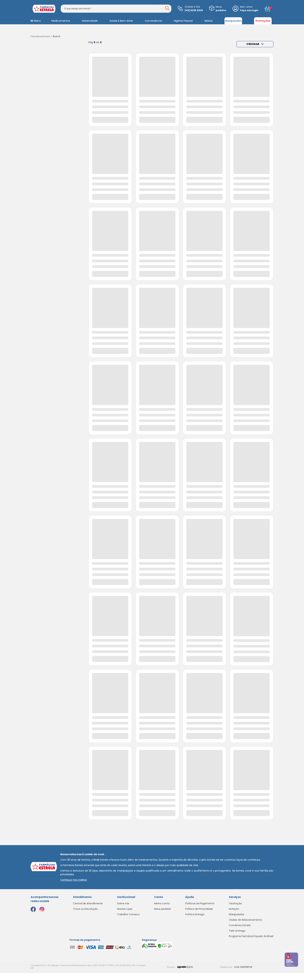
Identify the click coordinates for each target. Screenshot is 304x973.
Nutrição (234, 909)
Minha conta (161, 903)
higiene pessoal (183, 20)
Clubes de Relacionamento (245, 920)
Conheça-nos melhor (73, 880)
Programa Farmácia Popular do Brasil (251, 936)
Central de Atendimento (88, 903)
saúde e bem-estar (121, 20)
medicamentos (60, 20)
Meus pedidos (162, 909)
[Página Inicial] (41, 36)
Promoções (262, 20)
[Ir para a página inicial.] (44, 9)
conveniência (153, 20)
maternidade (90, 20)
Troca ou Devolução (85, 909)
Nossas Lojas (124, 909)
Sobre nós (123, 903)
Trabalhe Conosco (128, 914)
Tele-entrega (237, 930)
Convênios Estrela (240, 925)
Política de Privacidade (199, 909)
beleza (209, 20)
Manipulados (233, 20)
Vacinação (235, 903)
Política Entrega (194, 914)
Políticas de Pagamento (199, 903)
